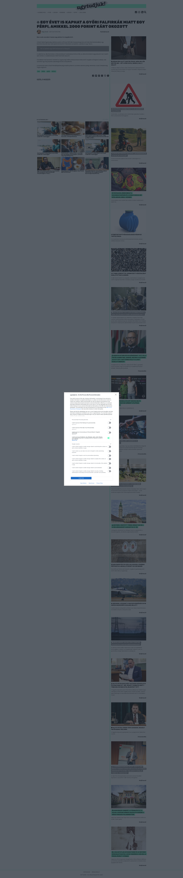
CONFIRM (81, 478)
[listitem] (91, 419)
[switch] (109, 423)
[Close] (116, 395)
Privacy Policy (100, 483)
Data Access (91, 483)
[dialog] (91, 439)
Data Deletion (83, 483)
